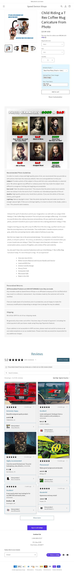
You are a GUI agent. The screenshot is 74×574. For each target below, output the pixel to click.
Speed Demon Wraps (20, 570)
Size (43, 48)
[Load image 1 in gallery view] (8, 48)
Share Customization (55, 97)
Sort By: (55, 378)
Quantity (44, 56)
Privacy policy (38, 569)
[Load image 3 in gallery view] (24, 48)
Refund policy (30, 569)
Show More (43, 418)
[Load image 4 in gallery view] (32, 48)
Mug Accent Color (46, 40)
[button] (4, 6)
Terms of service (47, 569)
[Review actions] (33, 407)
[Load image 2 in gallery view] (16, 48)
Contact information (57, 569)
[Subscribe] (35, 555)
